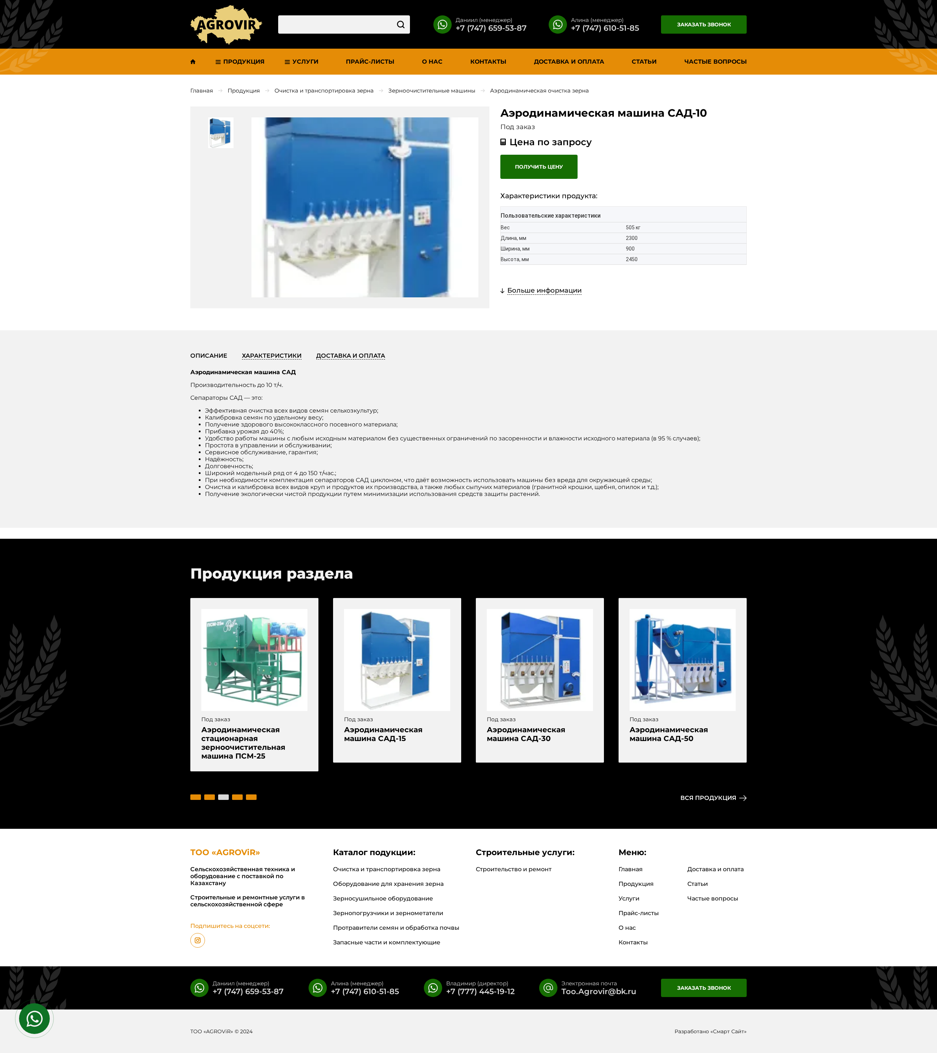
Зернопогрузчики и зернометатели (388, 913)
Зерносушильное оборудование (383, 898)
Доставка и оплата (715, 869)
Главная (201, 90)
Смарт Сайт (728, 1031)
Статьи (697, 883)
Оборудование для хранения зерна (388, 883)
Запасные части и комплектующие (386, 942)
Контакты (633, 942)
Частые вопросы (712, 898)
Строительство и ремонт (514, 869)
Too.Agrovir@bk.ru (598, 991)
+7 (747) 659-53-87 (491, 28)
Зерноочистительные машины (431, 90)
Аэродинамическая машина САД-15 (383, 734)
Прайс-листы (639, 913)
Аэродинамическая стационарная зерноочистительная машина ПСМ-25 (243, 742)
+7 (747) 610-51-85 (605, 28)
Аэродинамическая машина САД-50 (669, 734)
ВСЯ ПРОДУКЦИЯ (708, 797)
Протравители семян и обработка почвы (396, 927)
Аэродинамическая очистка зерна (539, 90)
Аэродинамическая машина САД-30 (526, 734)
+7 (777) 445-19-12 (480, 991)
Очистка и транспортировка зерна (324, 90)
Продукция (244, 90)
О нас (627, 927)
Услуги (629, 898)
